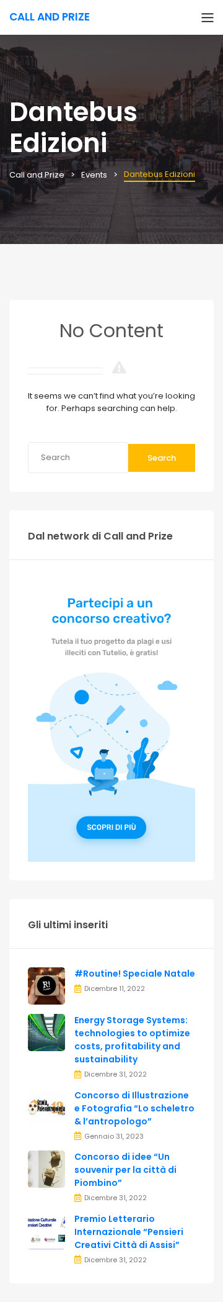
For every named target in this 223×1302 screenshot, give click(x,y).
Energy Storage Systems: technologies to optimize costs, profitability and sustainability (132, 1039)
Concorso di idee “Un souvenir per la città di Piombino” (125, 1170)
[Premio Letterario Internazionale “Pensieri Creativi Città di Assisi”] (46, 1230)
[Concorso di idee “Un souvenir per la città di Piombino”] (46, 1169)
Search (161, 458)
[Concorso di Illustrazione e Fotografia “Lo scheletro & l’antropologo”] (46, 1107)
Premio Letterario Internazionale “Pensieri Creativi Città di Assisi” (128, 1232)
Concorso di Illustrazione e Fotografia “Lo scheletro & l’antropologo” (134, 1108)
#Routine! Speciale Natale (134, 973)
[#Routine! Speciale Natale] (46, 986)
